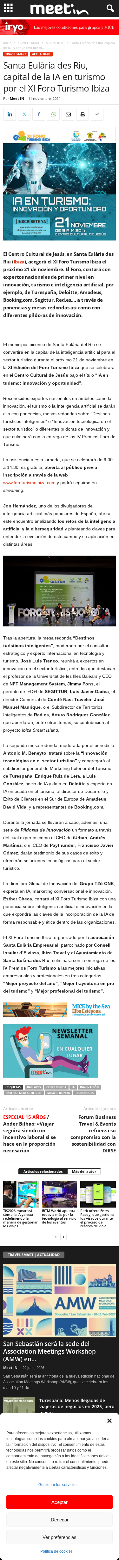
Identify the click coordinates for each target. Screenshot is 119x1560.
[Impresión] (82, 114)
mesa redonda (58, 1093)
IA (73, 1087)
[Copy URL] (97, 114)
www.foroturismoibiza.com (29, 482)
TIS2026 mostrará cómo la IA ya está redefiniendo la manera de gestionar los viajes (20, 1218)
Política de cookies (56, 1551)
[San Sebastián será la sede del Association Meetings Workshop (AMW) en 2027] (59, 1300)
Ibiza (19, 261)
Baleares (34, 1087)
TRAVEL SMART (28, 43)
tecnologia (84, 1093)
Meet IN (17, 98)
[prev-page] (56, 1236)
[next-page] (63, 1236)
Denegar (60, 1519)
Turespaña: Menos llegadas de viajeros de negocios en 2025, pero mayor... (77, 1406)
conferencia (56, 1087)
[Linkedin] (9, 114)
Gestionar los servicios (57, 1484)
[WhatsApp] (53, 114)
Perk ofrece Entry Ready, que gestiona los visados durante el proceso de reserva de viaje (97, 1218)
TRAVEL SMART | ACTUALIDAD (34, 1254)
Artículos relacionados (43, 1171)
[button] (109, 1420)
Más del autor (84, 1171)
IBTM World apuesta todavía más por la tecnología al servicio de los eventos (59, 1216)
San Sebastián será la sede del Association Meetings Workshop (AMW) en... (49, 1351)
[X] (24, 114)
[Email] (68, 114)
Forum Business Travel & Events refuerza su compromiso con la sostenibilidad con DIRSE (93, 1134)
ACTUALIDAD (55, 43)
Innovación (89, 1087)
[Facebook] (38, 114)
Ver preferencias (59, 1537)
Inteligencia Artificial (24, 1093)
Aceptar (59, 1502)
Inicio (7, 43)
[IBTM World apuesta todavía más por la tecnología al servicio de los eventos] (59, 1194)
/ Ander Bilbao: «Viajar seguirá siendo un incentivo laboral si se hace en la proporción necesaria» (29, 1134)
